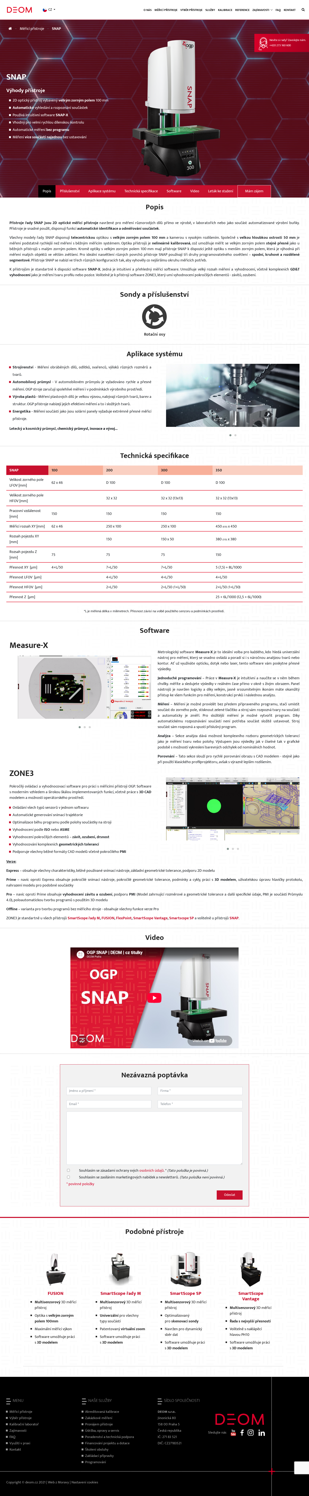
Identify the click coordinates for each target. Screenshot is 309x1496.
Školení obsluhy (96, 1449)
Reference (242, 10)
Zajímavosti (17, 1431)
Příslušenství (69, 191)
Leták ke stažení (220, 191)
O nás (148, 10)
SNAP (234, 918)
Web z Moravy (58, 1482)
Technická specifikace (141, 191)
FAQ (278, 10)
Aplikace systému (102, 191)
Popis (47, 191)
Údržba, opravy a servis (102, 1431)
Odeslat (229, 1195)
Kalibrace (225, 10)
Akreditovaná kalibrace (102, 1412)
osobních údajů (151, 1171)
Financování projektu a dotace (107, 1443)
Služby (210, 10)
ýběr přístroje (22, 1418)
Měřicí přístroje (165, 10)
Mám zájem (254, 191)
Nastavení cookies (84, 1482)
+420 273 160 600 (280, 45)
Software (174, 191)
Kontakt (290, 10)
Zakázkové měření (98, 1418)
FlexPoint (124, 918)
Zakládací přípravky (99, 1456)
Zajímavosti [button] (261, 10)
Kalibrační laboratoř (24, 1424)
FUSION (108, 918)
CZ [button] (50, 9)
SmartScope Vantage (150, 918)
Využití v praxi (19, 1443)
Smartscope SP (181, 918)
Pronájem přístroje (99, 1424)
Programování (95, 1462)
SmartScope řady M (84, 918)
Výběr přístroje (191, 10)
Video (194, 191)
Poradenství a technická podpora (109, 1437)
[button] (230, 435)
